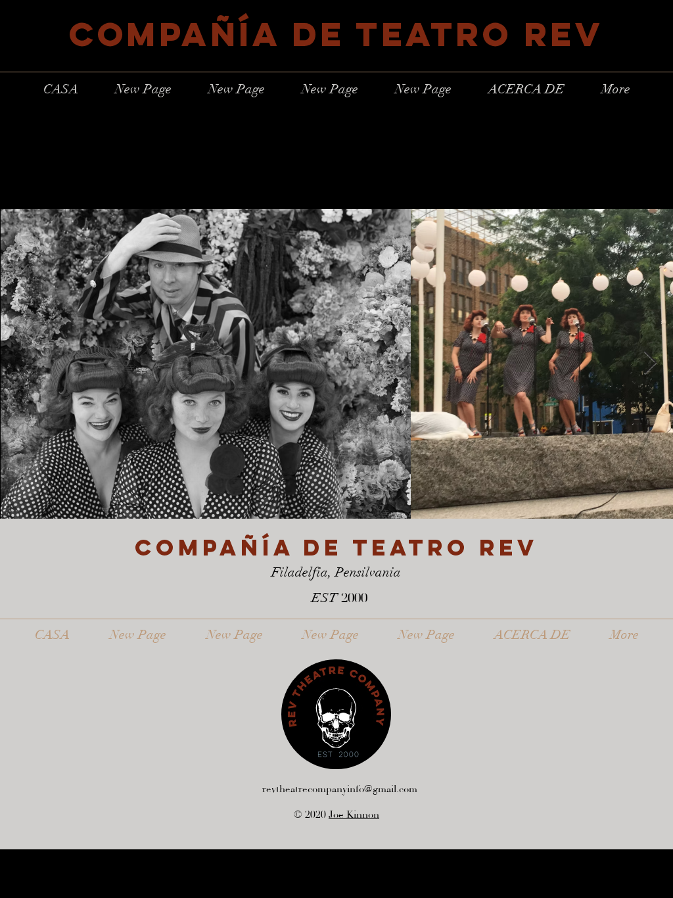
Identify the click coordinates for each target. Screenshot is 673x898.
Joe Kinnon (354, 815)
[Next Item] (650, 363)
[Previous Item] (22, 363)
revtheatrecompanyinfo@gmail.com (339, 789)
